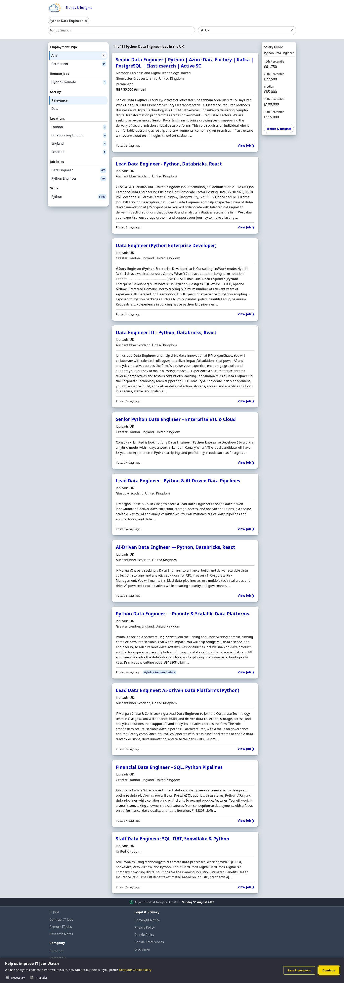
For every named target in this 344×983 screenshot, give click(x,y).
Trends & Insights (79, 8)
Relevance (59, 100)
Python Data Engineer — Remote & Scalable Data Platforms (182, 614)
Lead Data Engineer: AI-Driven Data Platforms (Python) (177, 690)
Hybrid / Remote (78, 82)
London (78, 127)
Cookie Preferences (149, 942)
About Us (56, 951)
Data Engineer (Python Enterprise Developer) (166, 245)
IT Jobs (54, 912)
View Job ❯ (246, 145)
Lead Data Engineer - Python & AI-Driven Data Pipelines (178, 481)
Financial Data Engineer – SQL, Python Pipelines (169, 767)
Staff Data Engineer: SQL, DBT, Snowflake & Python (172, 839)
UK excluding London (78, 135)
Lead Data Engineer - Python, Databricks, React (169, 164)
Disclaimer (142, 949)
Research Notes (61, 934)
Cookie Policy (144, 934)
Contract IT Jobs (61, 919)
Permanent (78, 64)
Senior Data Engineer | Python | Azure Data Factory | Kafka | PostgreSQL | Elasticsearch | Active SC (184, 63)
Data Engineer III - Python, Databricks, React (166, 332)
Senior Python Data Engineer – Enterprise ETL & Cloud (176, 419)
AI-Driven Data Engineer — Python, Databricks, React (175, 547)
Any (78, 55)
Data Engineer (78, 170)
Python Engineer (78, 178)
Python (78, 196)
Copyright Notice (147, 920)
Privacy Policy (144, 927)
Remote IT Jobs (60, 926)
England (78, 143)
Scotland (78, 152)
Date (55, 108)
